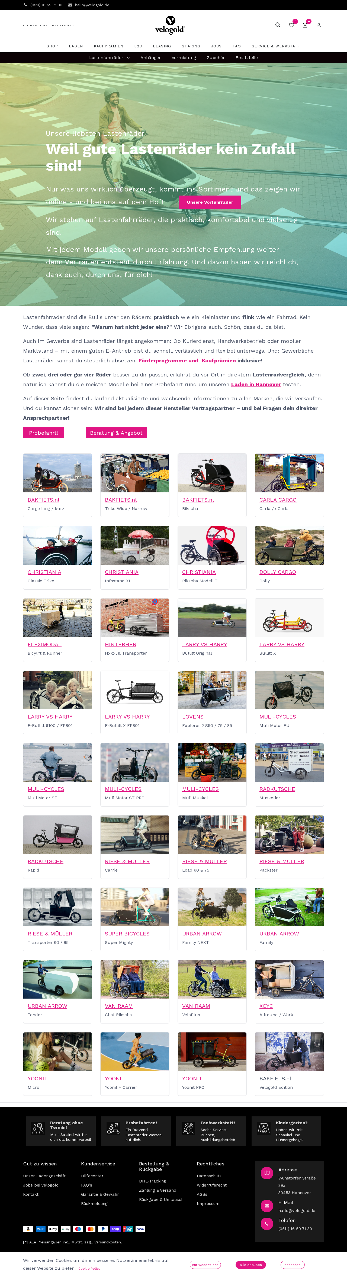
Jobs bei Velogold (41, 1185)
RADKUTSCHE (277, 789)
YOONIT (38, 1078)
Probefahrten (141, 1122)
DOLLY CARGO (277, 572)
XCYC (266, 1006)
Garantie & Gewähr (100, 1194)
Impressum (208, 1203)
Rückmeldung (94, 1203)
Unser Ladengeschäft (44, 1176)
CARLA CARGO (278, 499)
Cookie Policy (89, 1268)
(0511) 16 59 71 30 (295, 1228)
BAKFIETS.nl (43, 499)
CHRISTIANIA (44, 572)
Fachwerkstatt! (218, 1122)
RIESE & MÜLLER (127, 861)
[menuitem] (52, 46)
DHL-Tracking (152, 1181)
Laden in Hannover (256, 384)
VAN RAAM (119, 1006)
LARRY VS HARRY (204, 644)
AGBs (202, 1194)
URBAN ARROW (202, 933)
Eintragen (318, 25)
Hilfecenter (92, 1176)
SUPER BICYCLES (127, 933)
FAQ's (86, 1185)
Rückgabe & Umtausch (161, 1199)
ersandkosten (109, 1242)
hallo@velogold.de (296, 1210)
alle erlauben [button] (251, 1265)
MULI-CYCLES (277, 716)
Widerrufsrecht (212, 1185)
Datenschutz (209, 1176)
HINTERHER (120, 644)
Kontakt (30, 1194)
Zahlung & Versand (157, 1190)
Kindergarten (290, 1122)
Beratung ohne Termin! (66, 1125)
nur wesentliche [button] (205, 1265)
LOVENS (193, 716)
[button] (277, 25)
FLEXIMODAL (45, 644)
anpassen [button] (292, 1265)
